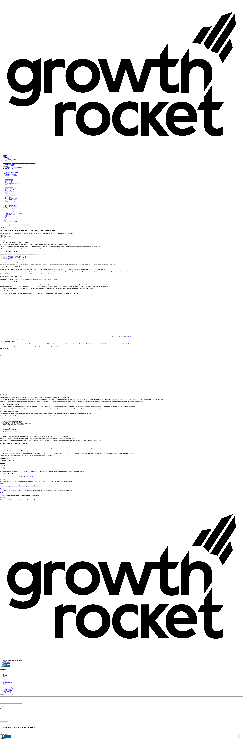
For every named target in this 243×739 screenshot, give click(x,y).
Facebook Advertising (9, 165)
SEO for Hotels (8, 192)
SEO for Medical (8, 181)
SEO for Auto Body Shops (10, 205)
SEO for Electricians (9, 185)
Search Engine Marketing (30, 163)
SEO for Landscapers (9, 191)
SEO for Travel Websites (10, 195)
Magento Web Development (10, 174)
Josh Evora (2, 463)
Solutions (4, 156)
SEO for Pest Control (9, 189)
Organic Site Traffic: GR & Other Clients (13, 213)
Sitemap (4, 676)
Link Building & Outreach (10, 159)
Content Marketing (20, 163)
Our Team (5, 215)
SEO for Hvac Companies (10, 188)
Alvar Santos (2, 479)
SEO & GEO (5, 176)
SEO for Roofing (8, 197)
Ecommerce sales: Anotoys (10, 211)
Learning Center (6, 216)
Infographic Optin (3, 734)
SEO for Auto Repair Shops (10, 201)
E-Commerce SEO (9, 160)
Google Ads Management (10, 164)
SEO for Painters (8, 203)
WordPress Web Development (11, 175)
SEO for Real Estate (9, 177)
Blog (6, 217)
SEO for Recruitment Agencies (11, 198)
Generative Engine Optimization (9, 163)
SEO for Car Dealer (9, 187)
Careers (4, 220)
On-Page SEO (8, 158)
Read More (2, 483)
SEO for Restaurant (9, 180)
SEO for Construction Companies (12, 183)
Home (4, 240)
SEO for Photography (9, 200)
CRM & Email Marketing (8, 168)
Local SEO (7, 161)
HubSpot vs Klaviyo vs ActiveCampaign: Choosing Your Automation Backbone (20, 486)
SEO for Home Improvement (11, 206)
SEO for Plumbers (8, 182)
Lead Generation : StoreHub (10, 209)
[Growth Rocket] (121, 152)
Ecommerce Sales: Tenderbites (11, 212)
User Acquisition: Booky (10, 208)
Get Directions (3, 661)
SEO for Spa (7, 196)
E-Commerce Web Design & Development (13, 167)
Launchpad (5, 155)
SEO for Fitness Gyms (9, 190)
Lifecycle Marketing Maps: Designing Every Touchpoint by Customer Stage (19, 495)
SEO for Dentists (8, 184)
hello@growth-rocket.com (5, 662)
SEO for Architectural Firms (10, 199)
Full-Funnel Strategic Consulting (11, 172)
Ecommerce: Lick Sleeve (10, 214)
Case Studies (5, 207)
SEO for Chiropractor (9, 193)
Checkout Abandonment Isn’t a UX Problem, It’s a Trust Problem (17, 476)
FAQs (6, 219)
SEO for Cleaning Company (10, 204)
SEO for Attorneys (9, 179)
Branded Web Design (9, 169)
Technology (5, 173)
